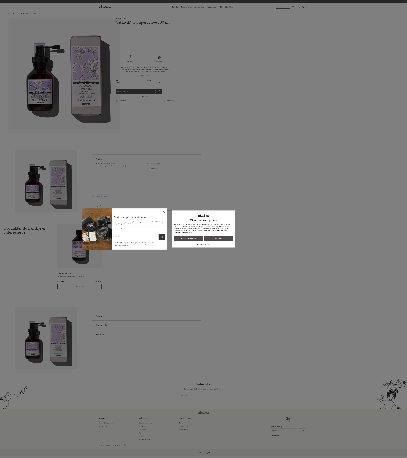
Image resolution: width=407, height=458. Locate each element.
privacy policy (118, 244)
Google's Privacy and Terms (183, 232)
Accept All (218, 238)
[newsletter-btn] (162, 237)
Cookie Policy (220, 230)
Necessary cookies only (188, 238)
